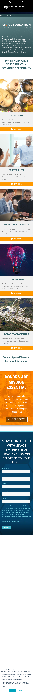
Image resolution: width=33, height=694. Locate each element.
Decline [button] (20, 690)
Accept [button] (12, 690)
